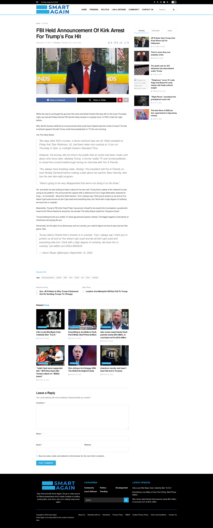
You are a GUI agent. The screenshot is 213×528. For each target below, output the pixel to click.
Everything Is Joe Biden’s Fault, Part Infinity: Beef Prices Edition (82, 333)
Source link (41, 271)
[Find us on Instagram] (161, 2)
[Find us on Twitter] (157, 2)
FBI (65, 277)
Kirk (87, 277)
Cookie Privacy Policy (140, 515)
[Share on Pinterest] (120, 100)
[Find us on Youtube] (164, 2)
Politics (105, 9)
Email (39, 444)
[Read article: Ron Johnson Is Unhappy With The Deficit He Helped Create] (82, 355)
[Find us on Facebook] (154, 2)
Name (39, 433)
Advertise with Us (94, 515)
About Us (81, 515)
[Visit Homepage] (52, 9)
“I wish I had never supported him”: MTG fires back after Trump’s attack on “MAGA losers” (49, 372)
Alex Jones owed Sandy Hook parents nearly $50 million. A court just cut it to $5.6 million (113, 335)
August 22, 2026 (75, 338)
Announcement (48, 277)
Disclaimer (106, 515)
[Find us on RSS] (167, 2)
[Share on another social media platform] (126, 100)
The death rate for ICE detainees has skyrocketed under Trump (162, 68)
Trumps (95, 277)
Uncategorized (121, 487)
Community (134, 9)
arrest (59, 277)
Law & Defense (119, 9)
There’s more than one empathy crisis (160, 53)
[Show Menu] (37, 2)
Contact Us (147, 9)
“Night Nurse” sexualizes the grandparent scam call (163, 98)
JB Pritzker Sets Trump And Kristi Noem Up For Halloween (163, 40)
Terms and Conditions (158, 515)
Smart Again (52, 515)
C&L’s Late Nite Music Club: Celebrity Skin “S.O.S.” (48, 333)
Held (77, 277)
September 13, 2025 (43, 42)
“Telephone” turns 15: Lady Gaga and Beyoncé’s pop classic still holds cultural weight (163, 84)
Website (87, 444)
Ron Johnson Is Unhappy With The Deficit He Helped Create (82, 369)
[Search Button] (174, 9)
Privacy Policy (118, 515)
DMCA (127, 515)
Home (84, 9)
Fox (70, 277)
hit (83, 277)
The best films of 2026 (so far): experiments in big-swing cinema (164, 113)
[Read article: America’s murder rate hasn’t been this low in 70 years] (114, 355)
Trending (93, 9)
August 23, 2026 (43, 338)
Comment (41, 403)
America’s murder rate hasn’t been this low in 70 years (113, 369)
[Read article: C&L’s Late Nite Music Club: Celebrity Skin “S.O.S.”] (50, 319)
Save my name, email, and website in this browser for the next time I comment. (72, 456)
